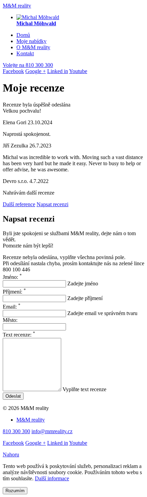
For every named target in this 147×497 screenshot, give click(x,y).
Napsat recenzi (52, 204)
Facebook (13, 71)
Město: (10, 320)
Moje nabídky (31, 41)
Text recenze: (19, 335)
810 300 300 (28, 65)
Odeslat (13, 396)
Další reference (19, 204)
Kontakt (25, 53)
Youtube (78, 71)
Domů (23, 35)
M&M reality (17, 6)
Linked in (57, 71)
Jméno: (12, 277)
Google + (35, 71)
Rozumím (15, 490)
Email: (12, 307)
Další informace (52, 478)
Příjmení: (14, 292)
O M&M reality (33, 47)
